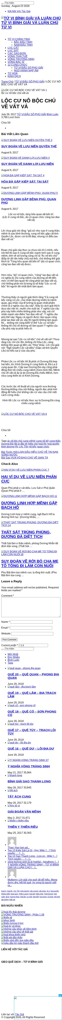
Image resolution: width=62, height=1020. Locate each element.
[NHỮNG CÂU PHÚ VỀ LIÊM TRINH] (19, 929)
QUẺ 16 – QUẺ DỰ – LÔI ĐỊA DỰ (31, 748)
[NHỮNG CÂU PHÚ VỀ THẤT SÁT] (17, 931)
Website (5, 633)
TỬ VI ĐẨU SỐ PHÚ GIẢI (28, 67)
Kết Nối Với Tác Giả (19, 11)
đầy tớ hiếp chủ (29, 443)
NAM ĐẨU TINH (23, 45)
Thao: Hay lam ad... (19, 847)
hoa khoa (43, 897)
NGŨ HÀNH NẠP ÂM (26, 70)
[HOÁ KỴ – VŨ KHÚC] (11, 926)
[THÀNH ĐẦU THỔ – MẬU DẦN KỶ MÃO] (19, 943)
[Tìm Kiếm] (2, 3)
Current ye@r (9, 645)
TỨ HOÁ (13, 73)
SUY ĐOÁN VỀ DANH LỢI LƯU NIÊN (27, 164)
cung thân (54, 441)
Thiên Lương (24, 894)
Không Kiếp (5, 894)
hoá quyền (53, 443)
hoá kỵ (4, 891)
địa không (5, 899)
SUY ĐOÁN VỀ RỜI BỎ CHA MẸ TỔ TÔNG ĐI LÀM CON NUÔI (29, 563)
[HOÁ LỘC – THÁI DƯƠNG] (13, 911)
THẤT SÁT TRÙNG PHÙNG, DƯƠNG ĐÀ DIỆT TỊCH (26, 534)
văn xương (34, 891)
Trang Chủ (7, 81)
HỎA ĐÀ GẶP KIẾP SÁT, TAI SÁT (25, 181)
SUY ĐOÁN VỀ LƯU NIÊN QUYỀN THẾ (29, 146)
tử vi (48, 891)
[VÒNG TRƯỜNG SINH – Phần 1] (22, 914)
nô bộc (33, 446)
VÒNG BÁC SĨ (16, 62)
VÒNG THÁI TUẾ (18, 56)
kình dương (7, 446)
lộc (16, 446)
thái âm (23, 897)
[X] (60, 995)
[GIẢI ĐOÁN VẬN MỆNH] (14, 805)
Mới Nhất (13, 654)
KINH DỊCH (14, 76)
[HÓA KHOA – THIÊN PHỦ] (13, 934)
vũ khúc (50, 897)
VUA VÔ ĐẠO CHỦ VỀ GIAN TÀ (24, 457)
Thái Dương (48, 894)
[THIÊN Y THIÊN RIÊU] (18, 820)
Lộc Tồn (23, 446)
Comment (7, 595)
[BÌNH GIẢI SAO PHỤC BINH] (8, 920)
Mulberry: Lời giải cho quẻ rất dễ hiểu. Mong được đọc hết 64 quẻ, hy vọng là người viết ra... (32, 882)
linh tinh (57, 897)
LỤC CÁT (13, 47)
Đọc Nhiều (14, 657)
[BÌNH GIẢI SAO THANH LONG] (15, 775)
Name (5, 621)
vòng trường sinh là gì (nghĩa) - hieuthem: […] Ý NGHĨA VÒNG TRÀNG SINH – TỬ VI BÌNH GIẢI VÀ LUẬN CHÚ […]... (33, 864)
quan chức (43, 446)
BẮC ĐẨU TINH (23, 42)
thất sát (12, 899)
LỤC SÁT (13, 50)
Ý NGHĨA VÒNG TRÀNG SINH (29, 766)
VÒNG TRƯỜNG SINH (21, 59)
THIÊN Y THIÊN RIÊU (23, 826)
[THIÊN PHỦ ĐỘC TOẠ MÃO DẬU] (17, 940)
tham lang (14, 894)
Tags (10, 662)
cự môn (29, 897)
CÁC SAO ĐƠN (17, 53)
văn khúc (42, 891)
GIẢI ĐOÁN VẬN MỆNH (24, 811)
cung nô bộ (42, 441)
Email (5, 627)
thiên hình (39, 894)
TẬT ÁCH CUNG (19, 796)
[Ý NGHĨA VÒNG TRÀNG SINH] (28, 760)
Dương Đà (7, 443)
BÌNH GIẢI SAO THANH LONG (29, 781)
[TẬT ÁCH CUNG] (13, 790)
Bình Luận (52, 114)
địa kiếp (36, 897)
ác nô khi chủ (14, 441)
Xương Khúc (15, 897)
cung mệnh (29, 441)
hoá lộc (42, 443)
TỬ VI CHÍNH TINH (19, 39)
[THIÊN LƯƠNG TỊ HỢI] (12, 923)
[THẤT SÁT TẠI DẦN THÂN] (11, 937)
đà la (17, 443)
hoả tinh (32, 894)
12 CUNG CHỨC (17, 64)
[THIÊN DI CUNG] (6, 917)
